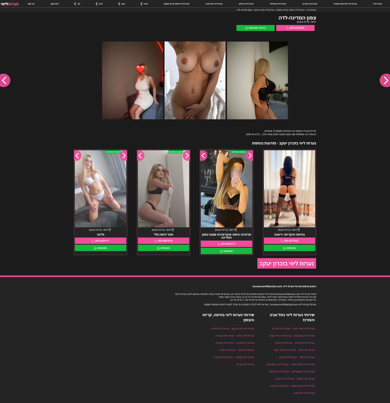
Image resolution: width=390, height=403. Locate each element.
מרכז (146, 3)
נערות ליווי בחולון (246, 3)
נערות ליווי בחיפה (245, 335)
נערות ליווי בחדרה (220, 328)
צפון (123, 3)
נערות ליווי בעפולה (244, 357)
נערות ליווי (377, 3)
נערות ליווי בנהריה (245, 342)
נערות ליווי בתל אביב (214, 3)
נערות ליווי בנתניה (288, 357)
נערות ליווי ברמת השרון (303, 385)
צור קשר (31, 3)
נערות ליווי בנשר (246, 350)
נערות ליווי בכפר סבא (285, 350)
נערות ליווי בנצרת (225, 342)
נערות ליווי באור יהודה (304, 328)
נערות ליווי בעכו (228, 350)
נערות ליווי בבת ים (310, 3)
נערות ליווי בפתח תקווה (303, 364)
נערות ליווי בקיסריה (223, 357)
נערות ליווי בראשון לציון (303, 371)
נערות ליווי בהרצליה (278, 3)
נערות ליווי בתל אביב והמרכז (345, 3)
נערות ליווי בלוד (307, 357)
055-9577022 (291, 240)
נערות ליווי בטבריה (224, 335)
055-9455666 (297, 27)
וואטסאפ (291, 248)
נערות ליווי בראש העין (278, 364)
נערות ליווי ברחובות (279, 371)
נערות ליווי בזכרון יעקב (287, 263)
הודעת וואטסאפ (257, 27)
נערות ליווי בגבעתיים (304, 335)
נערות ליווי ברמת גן (284, 378)
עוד (78, 3)
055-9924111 (228, 243)
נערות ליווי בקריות (245, 364)
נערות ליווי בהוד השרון (280, 335)
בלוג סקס (55, 3)
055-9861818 (165, 240)
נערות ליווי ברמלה (306, 378)
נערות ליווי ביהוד (306, 350)
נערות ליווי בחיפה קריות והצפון (176, 3)
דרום (101, 3)
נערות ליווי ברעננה (279, 385)
